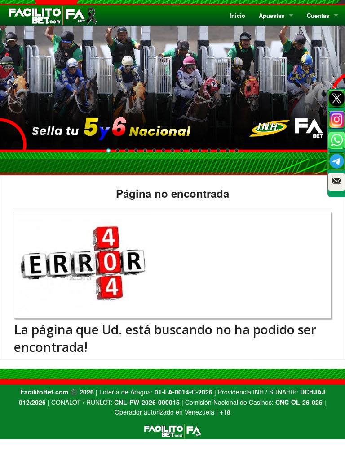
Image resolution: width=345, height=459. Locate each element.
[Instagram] (336, 120)
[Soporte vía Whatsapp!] (336, 140)
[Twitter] (336, 99)
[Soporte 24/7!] (336, 161)
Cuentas (318, 15)
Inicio (237, 15)
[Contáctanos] (336, 182)
